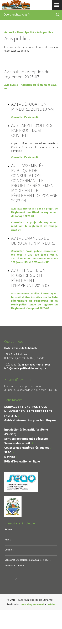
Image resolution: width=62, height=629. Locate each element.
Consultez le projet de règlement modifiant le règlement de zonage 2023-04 (34, 226)
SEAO (7, 452)
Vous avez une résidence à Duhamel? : (24, 560)
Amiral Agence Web (32, 604)
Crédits (51, 604)
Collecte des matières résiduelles (26, 448)
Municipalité (25, 32)
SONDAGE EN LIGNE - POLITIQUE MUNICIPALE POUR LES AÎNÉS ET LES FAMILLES (28, 411)
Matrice (9, 457)
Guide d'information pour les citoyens (30, 420)
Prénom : (9, 529)
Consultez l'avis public (25, 117)
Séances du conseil (17, 443)
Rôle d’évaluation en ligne (22, 461)
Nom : (8, 540)
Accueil (9, 32)
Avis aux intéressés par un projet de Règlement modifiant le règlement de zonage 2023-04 (34, 212)
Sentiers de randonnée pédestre (26, 439)
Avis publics (45, 32)
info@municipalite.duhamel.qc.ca (25, 368)
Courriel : (9, 550)
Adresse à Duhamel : (15, 565)
